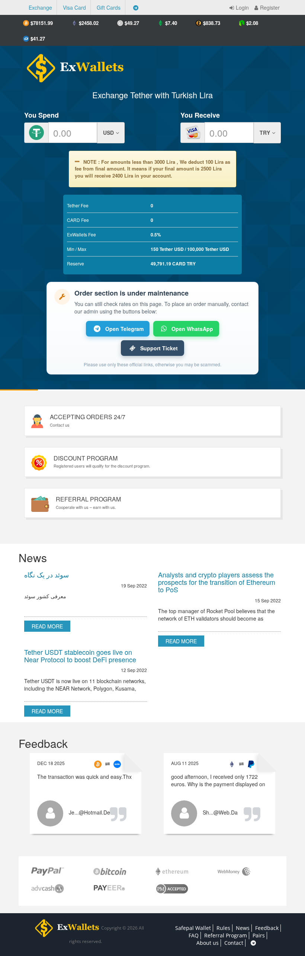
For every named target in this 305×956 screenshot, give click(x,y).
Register (270, 7)
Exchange (40, 7)
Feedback (267, 927)
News (243, 927)
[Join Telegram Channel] (136, 7)
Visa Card (74, 7)
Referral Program (225, 935)
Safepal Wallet (193, 927)
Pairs (259, 935)
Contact (233, 942)
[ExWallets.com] (72, 65)
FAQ (194, 935)
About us (207, 942)
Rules (223, 927)
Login (242, 7)
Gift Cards (109, 7)
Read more (47, 626)
